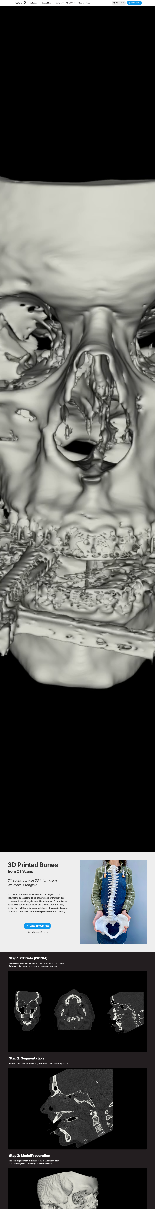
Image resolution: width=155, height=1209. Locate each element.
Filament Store (84, 3)
